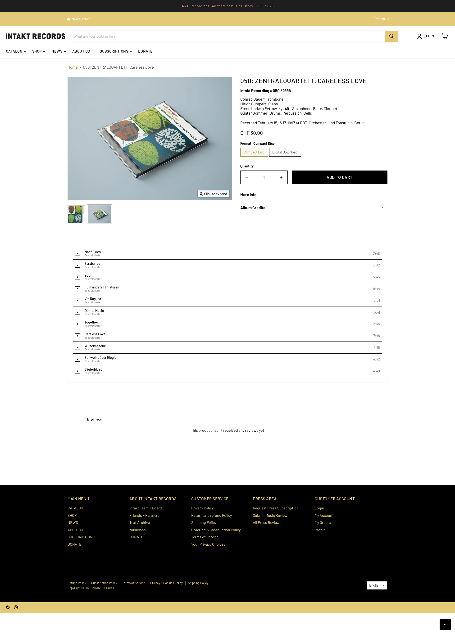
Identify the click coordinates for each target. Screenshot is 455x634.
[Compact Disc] (254, 157)
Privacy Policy (202, 508)
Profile (320, 529)
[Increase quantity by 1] (281, 177)
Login (319, 508)
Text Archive (139, 522)
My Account (324, 515)
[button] (227, 254)
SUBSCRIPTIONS (114, 51)
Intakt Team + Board (145, 508)
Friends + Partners (144, 515)
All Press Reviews (267, 522)
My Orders (323, 522)
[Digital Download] (285, 157)
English (379, 19)
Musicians (137, 529)
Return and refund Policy (211, 515)
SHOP (37, 51)
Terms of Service (204, 537)
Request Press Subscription (276, 508)
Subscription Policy (104, 583)
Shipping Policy (203, 522)
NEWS (57, 51)
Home (73, 67)
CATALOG (14, 51)
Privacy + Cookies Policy (166, 583)
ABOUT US (81, 51)
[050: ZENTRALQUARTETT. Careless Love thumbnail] (76, 214)
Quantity (247, 166)
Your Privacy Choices (208, 544)
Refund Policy (77, 583)
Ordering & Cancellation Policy (216, 529)
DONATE (145, 51)
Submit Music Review (270, 515)
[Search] (391, 36)
